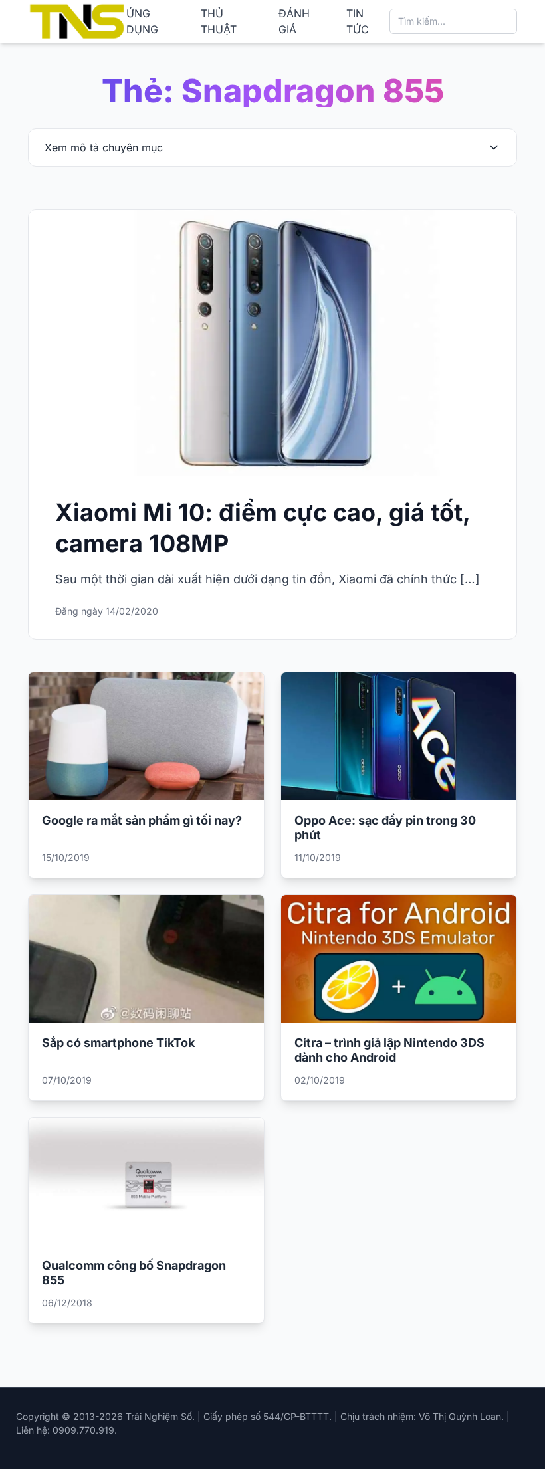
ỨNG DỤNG (142, 21)
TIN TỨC (357, 21)
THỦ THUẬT (219, 21)
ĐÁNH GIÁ (294, 21)
